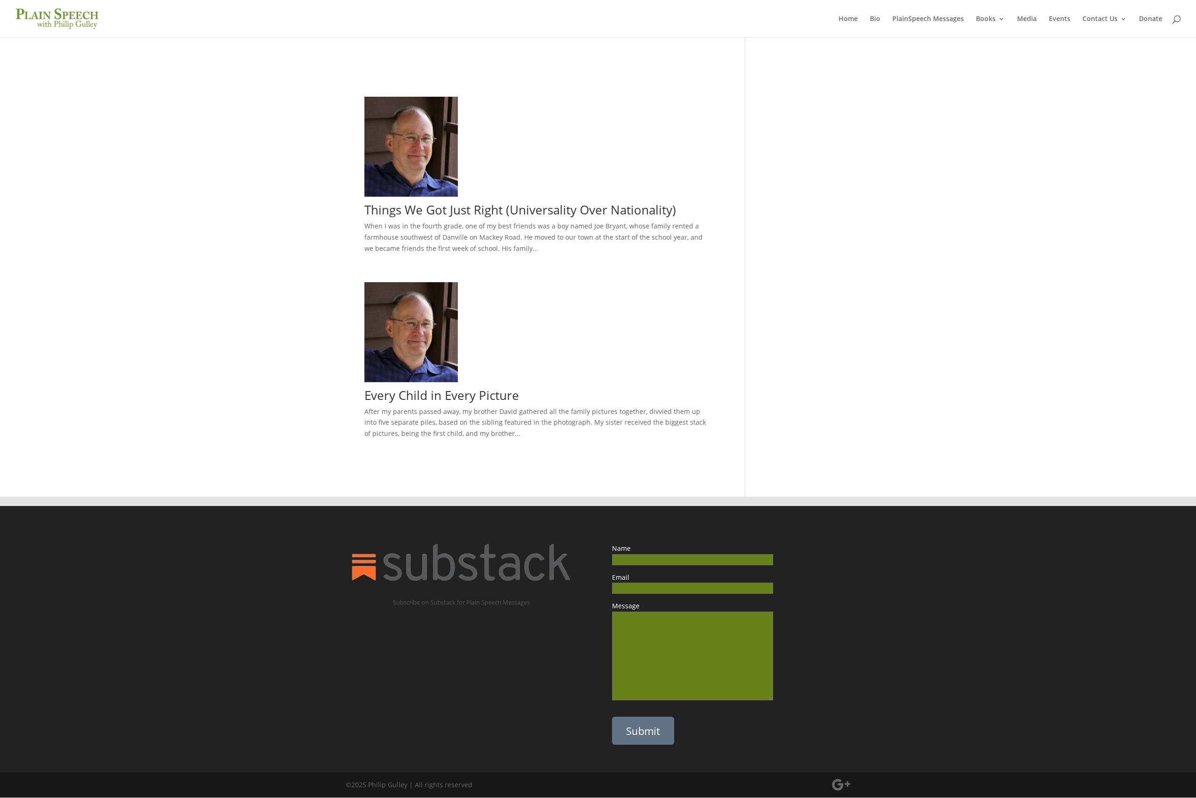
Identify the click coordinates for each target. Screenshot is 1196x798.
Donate (1150, 19)
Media (1027, 19)
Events (1059, 19)
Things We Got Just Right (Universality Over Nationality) (520, 209)
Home (848, 19)
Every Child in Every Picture (446, 395)
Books (986, 19)
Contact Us (1100, 19)
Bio (875, 19)
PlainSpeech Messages (928, 19)
